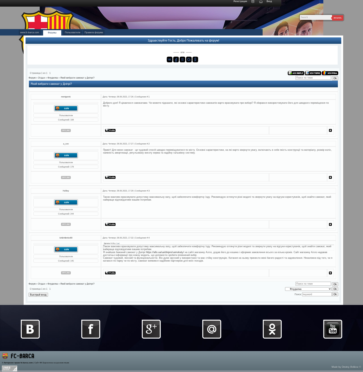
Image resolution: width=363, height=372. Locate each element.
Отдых (41, 77)
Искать (338, 18)
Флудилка (52, 77)
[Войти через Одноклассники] (195, 59)
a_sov (66, 144)
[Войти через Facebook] (176, 59)
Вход (269, 1)
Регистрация (240, 1)
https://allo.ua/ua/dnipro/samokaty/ (165, 252)
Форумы (52, 32)
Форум (32, 77)
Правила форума (94, 32)
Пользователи (72, 32)
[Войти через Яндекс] (182, 59)
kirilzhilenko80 (66, 238)
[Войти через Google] (189, 59)
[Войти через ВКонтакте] (169, 59)
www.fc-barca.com (29, 32)
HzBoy (66, 191)
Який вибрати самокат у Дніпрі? (77, 77)
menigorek (66, 97)
